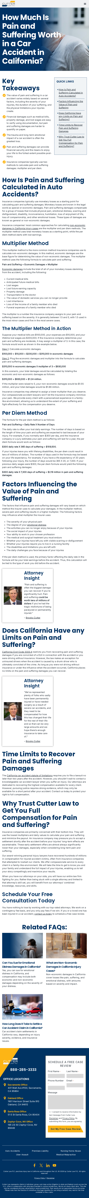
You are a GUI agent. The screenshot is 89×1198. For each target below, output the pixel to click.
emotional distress (36, 525)
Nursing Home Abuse (71, 1151)
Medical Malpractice (66, 1154)
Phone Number (56, 1082)
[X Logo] (41, 1165)
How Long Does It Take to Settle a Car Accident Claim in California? (22, 1026)
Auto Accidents (12, 1151)
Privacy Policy (68, 1118)
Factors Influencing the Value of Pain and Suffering (71, 104)
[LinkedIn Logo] (48, 1165)
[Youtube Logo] (54, 1165)
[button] (85, 3)
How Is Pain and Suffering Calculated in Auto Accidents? (71, 92)
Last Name (73, 1071)
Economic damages (12, 269)
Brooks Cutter (33, 617)
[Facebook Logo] (34, 1165)
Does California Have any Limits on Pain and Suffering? (70, 116)
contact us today (43, 914)
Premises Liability (40, 1151)
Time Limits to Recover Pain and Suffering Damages (71, 128)
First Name (54, 1071)
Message (52, 1092)
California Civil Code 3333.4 (17, 652)
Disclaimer (53, 1118)
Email (70, 1080)
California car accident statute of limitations (30, 775)
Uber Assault (22, 1154)
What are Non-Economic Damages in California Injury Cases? (63, 967)
